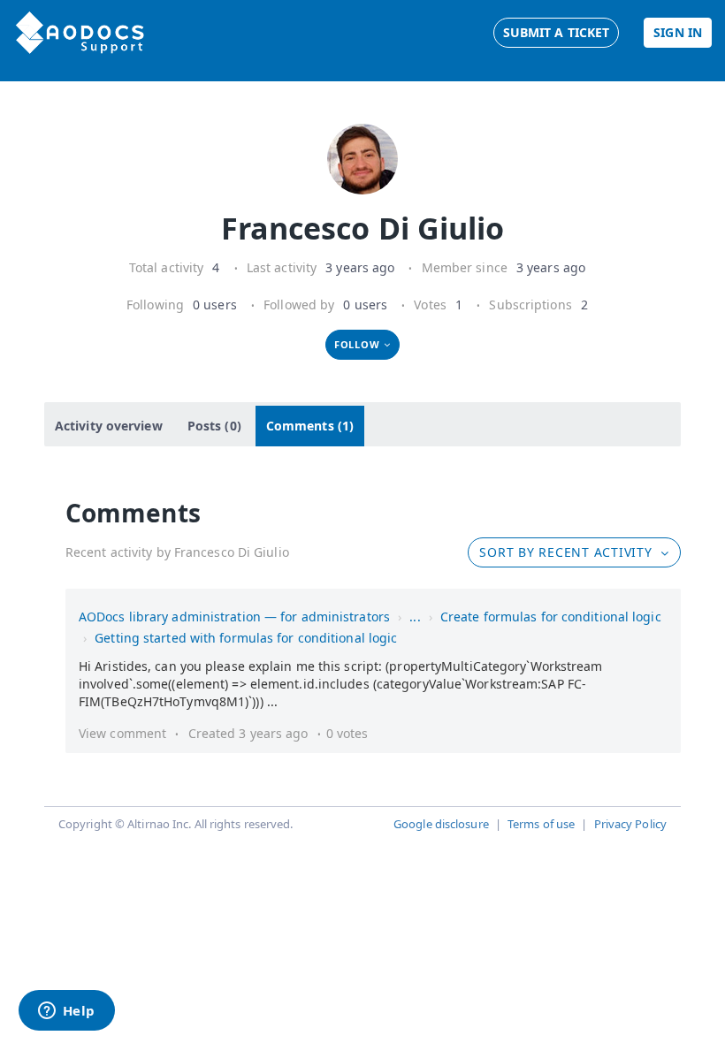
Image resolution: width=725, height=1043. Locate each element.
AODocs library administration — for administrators (234, 616)
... (414, 616)
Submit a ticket (556, 32)
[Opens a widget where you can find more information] (66, 1012)
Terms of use (541, 824)
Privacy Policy (630, 824)
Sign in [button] (677, 32)
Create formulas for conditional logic (550, 616)
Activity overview (109, 425)
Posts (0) (214, 425)
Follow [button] (357, 344)
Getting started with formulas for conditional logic (246, 637)
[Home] (80, 33)
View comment (122, 733)
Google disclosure (441, 824)
